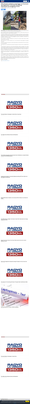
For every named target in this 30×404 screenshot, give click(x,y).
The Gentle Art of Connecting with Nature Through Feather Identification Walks (14, 281)
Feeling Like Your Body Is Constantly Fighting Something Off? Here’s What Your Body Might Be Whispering (14, 177)
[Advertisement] (15, 388)
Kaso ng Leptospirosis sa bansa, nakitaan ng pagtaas (10, 307)
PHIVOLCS (8, 60)
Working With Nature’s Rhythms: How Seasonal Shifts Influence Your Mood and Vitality (14, 198)
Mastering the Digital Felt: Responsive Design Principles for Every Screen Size (14, 261)
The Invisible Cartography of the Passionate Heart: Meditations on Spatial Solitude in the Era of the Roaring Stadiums (15, 155)
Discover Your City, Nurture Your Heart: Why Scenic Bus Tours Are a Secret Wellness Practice (13, 241)
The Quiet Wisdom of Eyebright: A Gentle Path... (9, 356)
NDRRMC (5, 60)
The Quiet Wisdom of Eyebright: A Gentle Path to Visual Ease (11, 114)
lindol (3, 60)
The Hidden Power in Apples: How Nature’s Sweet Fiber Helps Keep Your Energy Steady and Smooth (14, 219)
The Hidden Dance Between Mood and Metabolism (9, 134)
